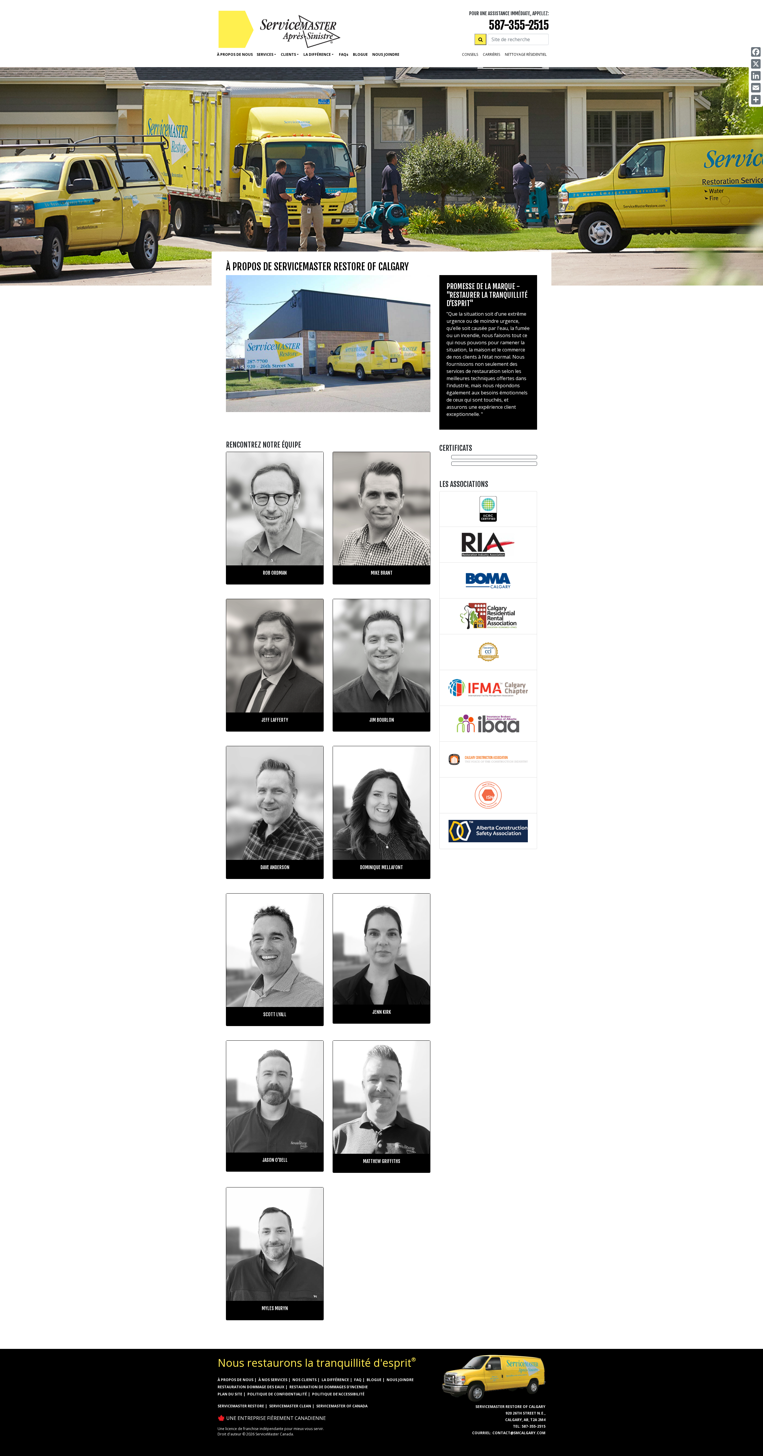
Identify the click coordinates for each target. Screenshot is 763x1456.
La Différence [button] (317, 54)
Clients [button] (288, 54)
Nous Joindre (385, 54)
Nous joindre (400, 1379)
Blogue (360, 54)
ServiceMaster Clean (290, 1406)
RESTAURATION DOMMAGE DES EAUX (251, 1386)
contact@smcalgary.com (518, 1432)
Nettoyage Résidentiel (526, 54)
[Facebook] (756, 52)
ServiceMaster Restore (241, 1406)
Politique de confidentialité (277, 1394)
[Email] (756, 88)
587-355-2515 (519, 25)
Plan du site (230, 1394)
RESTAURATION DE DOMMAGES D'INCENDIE (328, 1386)
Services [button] (265, 54)
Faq (343, 54)
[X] (756, 64)
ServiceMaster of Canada (341, 1406)
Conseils (470, 54)
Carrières (491, 54)
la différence (335, 1379)
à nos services (272, 1379)
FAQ (358, 1379)
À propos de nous (235, 54)
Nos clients (304, 1379)
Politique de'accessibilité (338, 1394)
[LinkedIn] (756, 76)
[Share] (756, 100)
